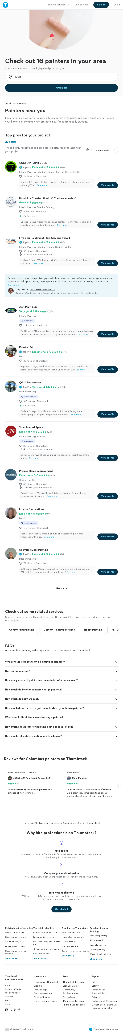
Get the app (40, 989)
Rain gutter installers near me (75, 951)
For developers (12, 992)
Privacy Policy (99, 993)
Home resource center (46, 1001)
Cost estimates (42, 997)
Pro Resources (70, 993)
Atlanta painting (97, 940)
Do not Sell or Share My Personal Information (104, 1006)
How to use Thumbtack (46, 982)
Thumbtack (10, 103)
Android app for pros (74, 1004)
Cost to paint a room (15, 937)
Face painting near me (43, 937)
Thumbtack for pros (73, 982)
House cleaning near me (73, 937)
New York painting (98, 936)
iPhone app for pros (73, 1001)
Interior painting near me (45, 932)
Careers (9, 996)
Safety (95, 986)
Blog (7, 1004)
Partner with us (13, 989)
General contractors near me (47, 949)
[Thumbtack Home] (5, 4)
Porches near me (41, 953)
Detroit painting (97, 949)
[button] (25, 167)
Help (94, 982)
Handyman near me (71, 932)
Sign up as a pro (71, 986)
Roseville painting (98, 945)
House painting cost (15, 942)
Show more (11, 958)
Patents (96, 997)
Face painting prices (14, 932)
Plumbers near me (70, 946)
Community (69, 989)
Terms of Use (99, 989)
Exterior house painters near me (46, 943)
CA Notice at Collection (104, 1001)
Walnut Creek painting (100, 954)
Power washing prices (15, 946)
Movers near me (69, 942)
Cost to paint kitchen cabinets (15, 952)
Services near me (43, 993)
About (8, 985)
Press (8, 1000)
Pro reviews (69, 997)
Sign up (38, 986)
